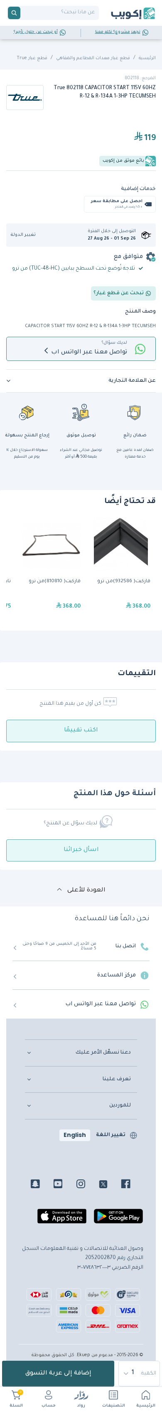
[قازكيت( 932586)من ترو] (121, 568)
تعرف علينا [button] (117, 1079)
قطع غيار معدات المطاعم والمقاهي (93, 58)
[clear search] (23, 13)
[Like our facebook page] (131, 1185)
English (75, 1135)
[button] (26, 235)
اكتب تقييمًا (81, 730)
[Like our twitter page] (109, 1185)
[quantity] (139, 1374)
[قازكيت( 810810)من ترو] (51, 568)
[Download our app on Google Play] (118, 1219)
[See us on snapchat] (41, 1185)
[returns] (27, 412)
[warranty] (135, 412)
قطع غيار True (32, 58)
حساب (49, 1406)
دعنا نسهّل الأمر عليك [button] (103, 1053)
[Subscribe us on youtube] (64, 1185)
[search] (14, 13)
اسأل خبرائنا (81, 850)
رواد (81, 1406)
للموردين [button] (120, 1106)
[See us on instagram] (87, 1185)
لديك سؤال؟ (114, 342)
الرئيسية (145, 1406)
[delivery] (81, 412)
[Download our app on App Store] (62, 1219)
